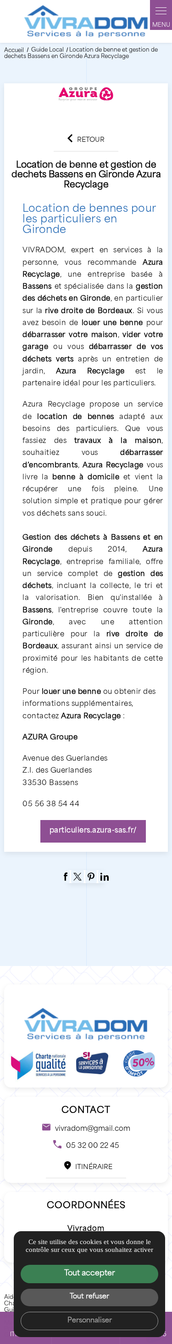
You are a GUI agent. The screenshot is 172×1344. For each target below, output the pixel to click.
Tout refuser (89, 1296)
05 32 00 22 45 (92, 1146)
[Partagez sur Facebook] (65, 876)
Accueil (14, 50)
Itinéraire (93, 1167)
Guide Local (48, 50)
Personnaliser (89, 1320)
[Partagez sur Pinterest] (91, 876)
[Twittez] (77, 876)
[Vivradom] (86, 21)
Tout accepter (89, 1273)
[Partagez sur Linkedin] (104, 876)
